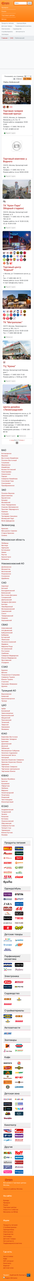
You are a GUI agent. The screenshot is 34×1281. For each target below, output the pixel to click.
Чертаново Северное (9, 767)
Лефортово (5, 786)
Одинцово (5, 548)
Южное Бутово (7, 832)
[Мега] (7, 1153)
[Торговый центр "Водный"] (17, 240)
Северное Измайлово (9, 479)
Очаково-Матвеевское (9, 507)
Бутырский (5, 637)
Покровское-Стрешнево (10, 675)
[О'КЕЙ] (11, 263)
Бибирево (5, 635)
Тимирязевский (7, 616)
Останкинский (6, 649)
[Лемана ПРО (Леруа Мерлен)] (19, 999)
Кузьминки (5, 783)
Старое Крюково (7, 533)
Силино (4, 535)
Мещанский (5, 718)
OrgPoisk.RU (14, 1275)
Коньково (4, 816)
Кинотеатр (7, 1263)
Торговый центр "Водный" (12, 268)
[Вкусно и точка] (21, 252)
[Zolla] (7, 908)
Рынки (4, 11)
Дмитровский (6, 600)
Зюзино (4, 814)
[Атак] (11, 107)
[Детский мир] (7, 256)
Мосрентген (5, 569)
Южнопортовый (7, 802)
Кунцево (4, 500)
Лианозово (5, 639)
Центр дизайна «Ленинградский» (13, 408)
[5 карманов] (7, 259)
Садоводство (17, 29)
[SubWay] (19, 1072)
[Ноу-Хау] (14, 259)
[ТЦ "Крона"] (17, 350)
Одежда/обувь (21, 23)
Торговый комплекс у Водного (15, 160)
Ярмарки (5, 7)
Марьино (4, 790)
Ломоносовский (7, 821)
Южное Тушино (7, 679)
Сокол (3, 613)
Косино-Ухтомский (8, 469)
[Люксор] (19, 1140)
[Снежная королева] (7, 899)
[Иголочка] (19, 1167)
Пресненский (6, 720)
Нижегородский (7, 793)
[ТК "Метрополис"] (17, 299)
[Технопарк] (11, 256)
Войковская (9, 337)
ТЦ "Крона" (9, 366)
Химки (3, 552)
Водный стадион (10, 133)
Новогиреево (6, 472)
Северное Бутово (8, 826)
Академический (7, 810)
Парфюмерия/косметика (23, 26)
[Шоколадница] (7, 107)
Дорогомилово (7, 496)
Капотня (4, 781)
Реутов (4, 555)
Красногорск (6, 557)
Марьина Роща (7, 646)
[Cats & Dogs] (7, 1050)
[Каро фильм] (19, 1131)
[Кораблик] (19, 940)
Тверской (4, 725)
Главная (4, 38)
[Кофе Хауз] (19, 1082)
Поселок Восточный (9, 460)
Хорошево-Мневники (9, 684)
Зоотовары (5, 34)
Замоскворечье (7, 713)
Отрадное (5, 662)
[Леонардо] (11, 259)
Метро (4, 19)
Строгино (5, 682)
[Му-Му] (19, 1077)
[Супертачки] (7, 1113)
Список (19, 79)
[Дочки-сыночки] (7, 950)
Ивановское (5, 465)
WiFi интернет (8, 1261)
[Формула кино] (7, 1140)
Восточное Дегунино (9, 595)
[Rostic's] (7, 252)
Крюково (4, 528)
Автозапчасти (20, 31)
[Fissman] (7, 1172)
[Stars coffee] (7, 1087)
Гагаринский (6, 812)
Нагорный (5, 757)
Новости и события (10, 1210)
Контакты (22, 1275)
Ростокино (5, 651)
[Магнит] (7, 863)
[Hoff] (11, 314)
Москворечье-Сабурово (10, 751)
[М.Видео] (4, 314)
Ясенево (4, 835)
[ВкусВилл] (4, 259)
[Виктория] (7, 872)
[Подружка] (14, 318)
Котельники (5, 550)
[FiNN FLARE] (7, 263)
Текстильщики (6, 800)
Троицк (4, 701)
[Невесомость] (19, 1113)
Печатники (5, 795)
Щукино (4, 686)
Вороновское (6, 694)
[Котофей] (7, 945)
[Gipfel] (7, 1167)
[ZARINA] (24, 259)
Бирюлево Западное (9, 739)
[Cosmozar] (17, 259)
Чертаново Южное (8, 771)
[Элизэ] (7, 969)
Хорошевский (6, 620)
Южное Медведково (9, 658)
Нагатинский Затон (8, 755)
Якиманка (5, 729)
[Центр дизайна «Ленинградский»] (17, 394)
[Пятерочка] (7, 858)
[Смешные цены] (19, 928)
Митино (4, 672)
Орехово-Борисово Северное (12, 760)
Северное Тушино (8, 677)
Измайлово (5, 467)
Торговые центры (8, 15)
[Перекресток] (7, 314)
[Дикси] (19, 863)
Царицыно (5, 764)
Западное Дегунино (8, 602)
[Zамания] (19, 1109)
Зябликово (5, 748)
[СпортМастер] (4, 256)
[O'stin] (4, 252)
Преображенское (7, 485)
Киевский (5, 696)
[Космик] (7, 1099)
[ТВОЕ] (21, 259)
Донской (4, 746)
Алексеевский (6, 628)
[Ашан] (7, 853)
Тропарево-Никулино (9, 516)
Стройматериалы (7, 31)
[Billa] (7, 848)
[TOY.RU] (4, 263)
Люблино (4, 788)
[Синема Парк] (4, 311)
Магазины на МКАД (10, 1212)
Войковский (5, 593)
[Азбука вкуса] (19, 867)
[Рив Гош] (17, 256)
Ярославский (6, 660)
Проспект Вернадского (10, 509)
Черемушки (5, 830)
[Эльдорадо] (24, 252)
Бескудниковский (8, 591)
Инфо (29, 79)
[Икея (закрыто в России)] (7, 1016)
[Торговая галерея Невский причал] (17, 94)
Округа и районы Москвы (13, 1189)
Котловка (4, 819)
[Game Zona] (19, 1104)
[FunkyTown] (7, 1118)
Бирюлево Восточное (9, 737)
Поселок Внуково (8, 493)
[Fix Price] (7, 1157)
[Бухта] (7, 882)
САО (11, 38)
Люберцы (4, 543)
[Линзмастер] (19, 1172)
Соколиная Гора (7, 481)
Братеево (4, 741)
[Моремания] (19, 1087)
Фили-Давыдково (8, 521)
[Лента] (19, 848)
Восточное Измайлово (9, 458)
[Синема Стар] (7, 1131)
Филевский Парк (7, 518)
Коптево (4, 604)
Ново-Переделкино (8, 505)
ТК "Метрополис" (13, 322)
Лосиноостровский (8, 642)
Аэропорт (5, 586)
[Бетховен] (19, 1046)
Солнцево (5, 514)
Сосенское (5, 576)
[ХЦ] (7, 928)
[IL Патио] (7, 1082)
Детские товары (7, 26)
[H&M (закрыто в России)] (19, 908)
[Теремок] (21, 311)
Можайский (5, 502)
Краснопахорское (8, 699)
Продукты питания (8, 23)
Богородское (6, 453)
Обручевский (6, 823)
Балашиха (5, 559)
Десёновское (6, 567)
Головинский (6, 597)
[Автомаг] (7, 1033)
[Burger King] (4, 107)
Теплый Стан (6, 828)
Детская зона (8, 1268)
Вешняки (4, 456)
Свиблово (5, 653)
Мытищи (4, 545)
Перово (4, 476)
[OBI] (7, 999)
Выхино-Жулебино (8, 779)
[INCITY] (19, 913)
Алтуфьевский (6, 630)
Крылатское (5, 498)
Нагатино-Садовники (9, 753)
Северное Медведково (10, 656)
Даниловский (6, 744)
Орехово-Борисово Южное (11, 762)
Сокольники (6, 483)
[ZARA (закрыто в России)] (14, 311)
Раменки (4, 512)
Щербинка (5, 578)
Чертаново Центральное (10, 769)
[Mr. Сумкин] (4, 201)
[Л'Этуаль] (14, 252)
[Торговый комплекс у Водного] (17, 146)
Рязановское (6, 574)
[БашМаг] (14, 256)
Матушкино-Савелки (9, 531)
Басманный (5, 711)
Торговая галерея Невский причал (13, 112)
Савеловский (6, 611)
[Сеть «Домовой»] (7, 1004)
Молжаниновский (8, 609)
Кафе (5, 1259)
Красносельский (7, 715)
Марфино (4, 644)
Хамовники (5, 727)
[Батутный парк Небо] (7, 1109)
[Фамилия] (7, 894)
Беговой (4, 588)
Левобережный (7, 607)
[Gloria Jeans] (19, 899)
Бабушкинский (6, 633)
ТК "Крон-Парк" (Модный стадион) (13, 207)
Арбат (3, 709)
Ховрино (4, 618)
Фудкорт (6, 1265)
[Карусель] (7, 867)
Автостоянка (8, 1256)
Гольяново (5, 463)
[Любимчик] (19, 1050)
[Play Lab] (19, 1099)
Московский (6, 571)
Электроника (6, 29)
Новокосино (6, 474)
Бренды (6, 1200)
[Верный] (19, 858)
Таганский (5, 722)
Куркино (4, 670)
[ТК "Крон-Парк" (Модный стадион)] (17, 189)
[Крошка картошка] (17, 252)
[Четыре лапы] (7, 1046)
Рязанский (5, 797)
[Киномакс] (21, 256)
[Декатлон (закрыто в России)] (19, 1157)
